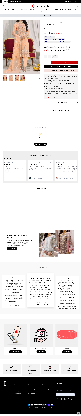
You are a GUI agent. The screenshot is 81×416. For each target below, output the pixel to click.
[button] (7, 170)
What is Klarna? (31, 391)
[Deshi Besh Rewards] (41, 335)
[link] (14, 178)
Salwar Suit (24, 9)
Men (69, 9)
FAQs (29, 387)
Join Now (41, 352)
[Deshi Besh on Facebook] (61, 399)
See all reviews (74, 159)
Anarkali (14, 9)
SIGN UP (65, 395)
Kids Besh (44, 384)
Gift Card (44, 391)
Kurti (48, 9)
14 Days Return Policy (61, 102)
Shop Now (11, 248)
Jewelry (63, 9)
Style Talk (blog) (45, 389)
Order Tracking (31, 389)
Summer (41, 9)
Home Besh (44, 387)
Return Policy (17, 387)
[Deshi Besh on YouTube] (65, 399)
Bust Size (46, 54)
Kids (74, 9)
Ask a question (61, 106)
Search (15, 384)
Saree (7, 9)
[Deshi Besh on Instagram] (57, 399)
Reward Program (18, 393)
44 (49, 57)
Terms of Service (18, 391)
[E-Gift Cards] (66, 335)
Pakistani (33, 9)
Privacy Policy (17, 389)
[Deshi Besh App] (15, 335)
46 (53, 57)
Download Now (15, 352)
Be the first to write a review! (40, 144)
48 (57, 57)
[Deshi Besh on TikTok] (72, 399)
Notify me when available (61, 66)
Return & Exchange (32, 393)
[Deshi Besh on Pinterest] (68, 399)
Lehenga (55, 9)
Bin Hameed (48, 21)
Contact (30, 384)
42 (45, 57)
